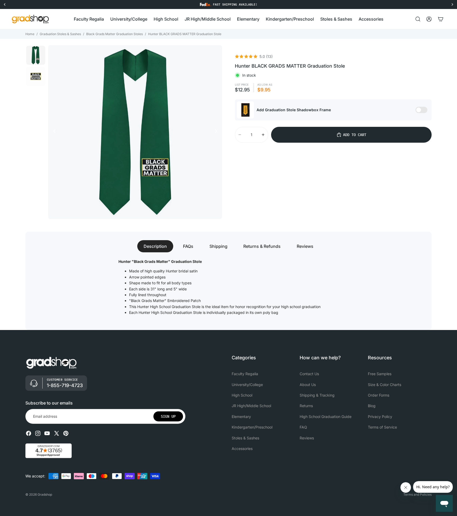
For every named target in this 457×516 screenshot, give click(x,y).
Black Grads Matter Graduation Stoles (114, 34)
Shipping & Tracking (317, 395)
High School (242, 395)
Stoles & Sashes (245, 437)
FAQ (303, 427)
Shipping (218, 246)
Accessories (242, 448)
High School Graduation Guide (325, 416)
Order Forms (378, 395)
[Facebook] (28, 433)
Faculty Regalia (245, 373)
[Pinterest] (66, 433)
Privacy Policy (380, 416)
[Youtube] (47, 433)
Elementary (241, 416)
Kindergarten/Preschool (252, 427)
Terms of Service (382, 427)
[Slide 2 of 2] (35, 76)
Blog (372, 405)
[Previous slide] (53, 132)
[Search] (418, 19)
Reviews (305, 246)
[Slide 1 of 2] (35, 55)
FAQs (188, 246)
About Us (308, 384)
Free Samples (379, 373)
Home (29, 34)
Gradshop (45, 494)
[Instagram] (38, 433)
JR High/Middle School (251, 405)
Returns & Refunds (262, 246)
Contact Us (309, 373)
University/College (247, 384)
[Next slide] (217, 132)
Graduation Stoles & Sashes (60, 34)
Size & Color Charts (384, 384)
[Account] (429, 19)
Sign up (168, 416)
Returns (306, 405)
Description (155, 246)
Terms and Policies (417, 494)
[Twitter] (56, 433)
